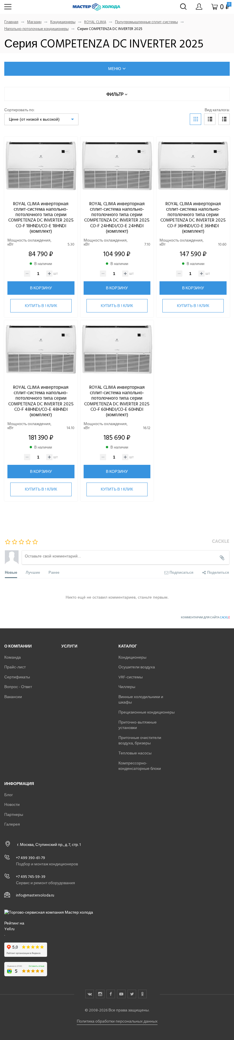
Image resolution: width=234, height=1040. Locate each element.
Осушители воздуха (136, 667)
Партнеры (13, 814)
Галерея (12, 824)
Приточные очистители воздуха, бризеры (139, 740)
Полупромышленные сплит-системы (146, 22)
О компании (18, 646)
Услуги (69, 646)
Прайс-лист (15, 667)
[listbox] (41, 119)
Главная (11, 22)
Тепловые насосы (135, 753)
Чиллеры (126, 687)
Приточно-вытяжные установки (137, 725)
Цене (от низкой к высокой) (34, 119)
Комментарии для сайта (205, 617)
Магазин (34, 22)
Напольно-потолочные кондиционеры (36, 29)
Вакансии (13, 697)
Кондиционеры (62, 22)
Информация (19, 783)
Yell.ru (9, 929)
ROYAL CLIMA (95, 22)
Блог (8, 795)
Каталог (127, 646)
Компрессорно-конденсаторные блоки (139, 766)
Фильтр (115, 94)
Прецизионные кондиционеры (146, 712)
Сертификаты (17, 677)
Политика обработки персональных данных (117, 1021)
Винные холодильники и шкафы (140, 700)
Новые (11, 572)
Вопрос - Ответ (18, 687)
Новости (12, 804)
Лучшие (33, 572)
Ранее (54, 572)
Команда (12, 657)
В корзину (41, 288)
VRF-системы (130, 677)
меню (114, 68)
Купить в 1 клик (41, 305)
